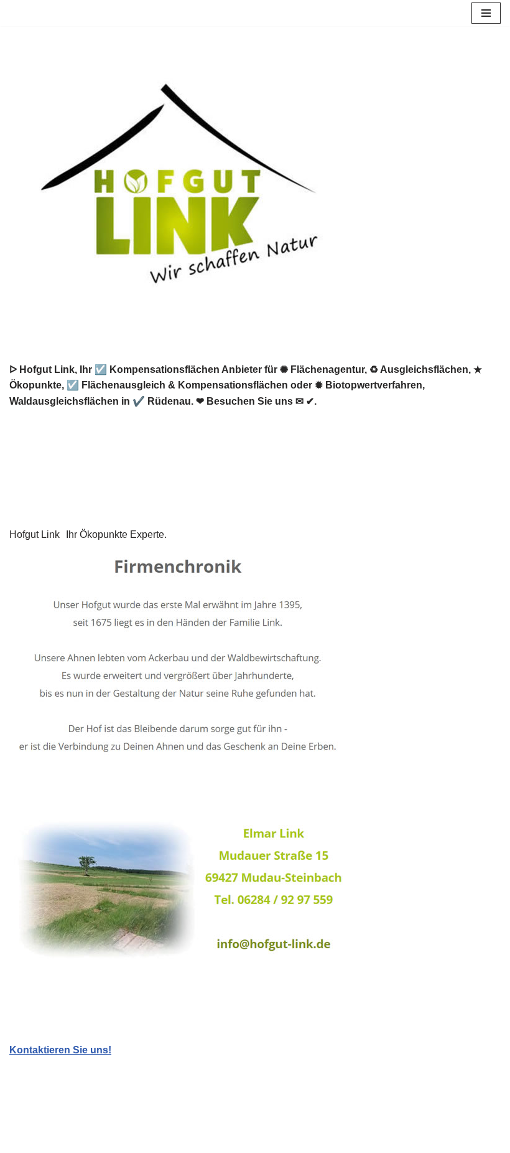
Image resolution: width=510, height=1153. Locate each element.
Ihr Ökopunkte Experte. (116, 534)
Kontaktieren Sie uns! (60, 1050)
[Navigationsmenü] (486, 13)
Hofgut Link (34, 534)
